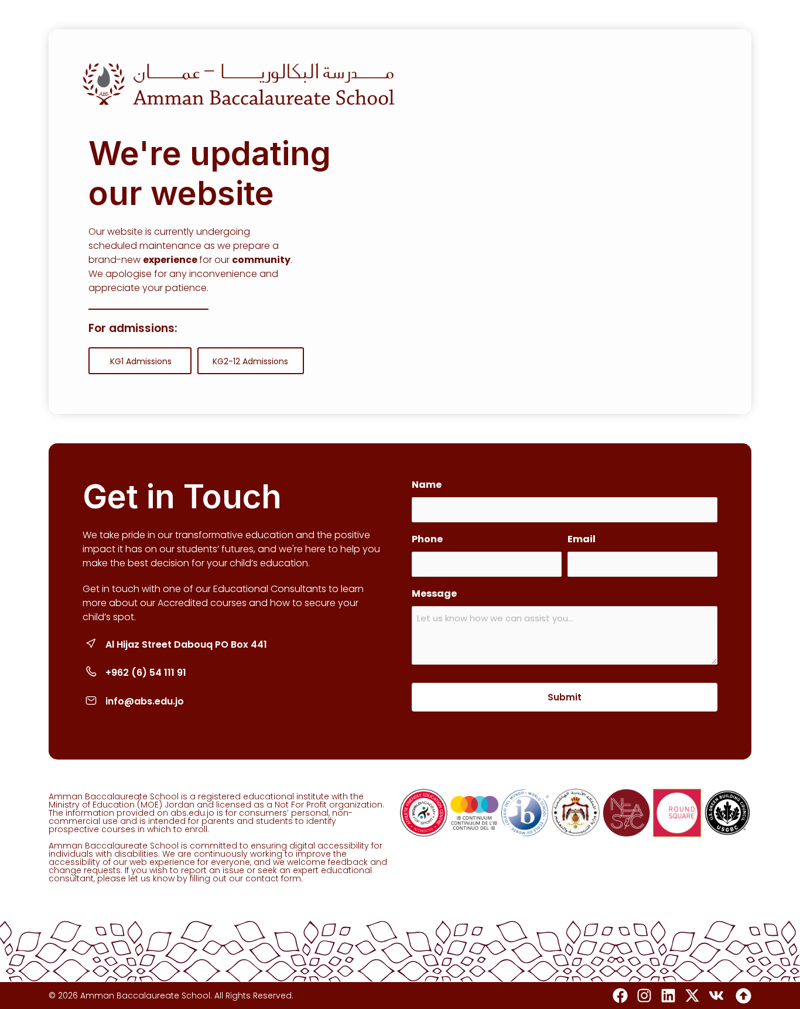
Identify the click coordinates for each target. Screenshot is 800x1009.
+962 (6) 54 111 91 (145, 672)
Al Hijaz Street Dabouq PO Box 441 (186, 644)
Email (581, 539)
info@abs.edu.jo (144, 701)
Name (427, 484)
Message (434, 593)
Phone (427, 539)
